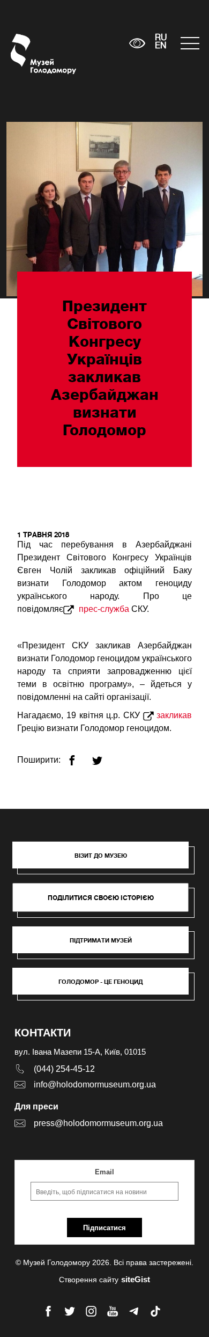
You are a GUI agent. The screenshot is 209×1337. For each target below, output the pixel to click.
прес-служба (103, 608)
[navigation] (189, 43)
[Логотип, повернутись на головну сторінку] (31, 54)
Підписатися (104, 1228)
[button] (106, 860)
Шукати (88, 43)
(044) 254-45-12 (64, 1068)
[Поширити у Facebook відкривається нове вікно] (78, 756)
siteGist (135, 1279)
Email (104, 1172)
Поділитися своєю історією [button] (101, 898)
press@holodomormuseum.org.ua (98, 1123)
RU (161, 38)
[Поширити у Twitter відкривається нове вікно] (103, 756)
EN (161, 46)
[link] (106, 945)
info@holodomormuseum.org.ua (95, 1084)
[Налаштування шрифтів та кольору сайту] (137, 43)
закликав (174, 715)
